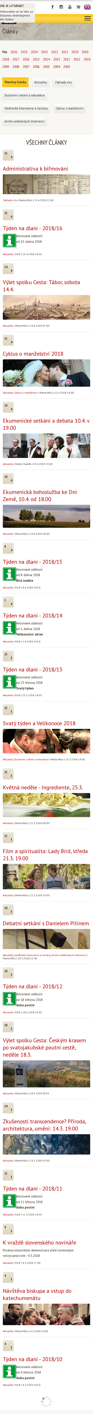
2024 (34, 52)
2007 (25, 67)
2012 (66, 59)
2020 (74, 52)
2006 (36, 67)
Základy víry (10, 200)
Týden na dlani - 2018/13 (32, 669)
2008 (15, 67)
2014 (46, 59)
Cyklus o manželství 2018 (33, 353)
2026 (13, 52)
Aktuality (8, 254)
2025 (24, 52)
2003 (66, 67)
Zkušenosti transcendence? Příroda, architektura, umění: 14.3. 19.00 (44, 1125)
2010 (86, 59)
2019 (85, 52)
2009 (5, 67)
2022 (54, 52)
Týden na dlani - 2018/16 (32, 228)
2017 (15, 59)
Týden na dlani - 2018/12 (32, 986)
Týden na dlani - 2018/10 (32, 1359)
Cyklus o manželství (26, 392)
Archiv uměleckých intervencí (69, 955)
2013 (56, 59)
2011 (76, 59)
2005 (46, 67)
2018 (5, 59)
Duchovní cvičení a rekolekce (31, 759)
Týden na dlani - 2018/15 (32, 561)
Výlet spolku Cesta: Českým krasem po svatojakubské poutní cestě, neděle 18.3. (44, 1047)
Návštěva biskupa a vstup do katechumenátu (37, 1294)
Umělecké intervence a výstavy (32, 955)
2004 (56, 67)
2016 (25, 59)
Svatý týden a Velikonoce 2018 (39, 723)
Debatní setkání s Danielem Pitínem (46, 923)
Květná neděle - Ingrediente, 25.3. (43, 787)
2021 (64, 52)
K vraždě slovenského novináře (39, 1242)
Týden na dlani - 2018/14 (32, 615)
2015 (36, 59)
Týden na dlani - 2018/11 (32, 1188)
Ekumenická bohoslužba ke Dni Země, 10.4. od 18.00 (40, 495)
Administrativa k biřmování (35, 168)
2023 (44, 52)
